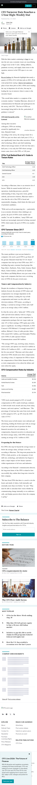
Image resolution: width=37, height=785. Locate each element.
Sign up (28, 5)
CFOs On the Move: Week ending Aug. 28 (19, 616)
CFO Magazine (6, 745)
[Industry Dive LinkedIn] (3, 714)
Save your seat (7, 781)
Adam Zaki (9, 22)
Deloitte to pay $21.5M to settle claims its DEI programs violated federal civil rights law (19, 635)
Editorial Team (5, 728)
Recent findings (6, 77)
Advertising (19, 725)
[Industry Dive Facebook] (6, 714)
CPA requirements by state (14, 571)
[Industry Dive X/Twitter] (10, 714)
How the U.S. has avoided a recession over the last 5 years (18, 643)
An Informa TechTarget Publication (19, 1)
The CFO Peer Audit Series (14, 600)
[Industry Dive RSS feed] (14, 714)
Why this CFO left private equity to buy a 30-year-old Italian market (19, 625)
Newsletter (4, 734)
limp (26, 59)
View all (4, 699)
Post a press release (14, 699)
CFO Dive (19, 743)
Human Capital (14, 510)
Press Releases (6, 742)
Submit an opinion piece (23, 731)
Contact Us (4, 731)
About (3, 725)
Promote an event (21, 734)
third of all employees (26, 83)
